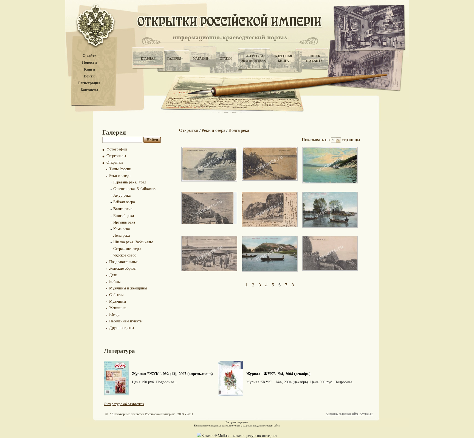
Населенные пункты (125, 320)
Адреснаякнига (283, 58)
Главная (148, 58)
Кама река (121, 228)
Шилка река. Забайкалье (133, 241)
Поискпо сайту (314, 58)
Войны (114, 281)
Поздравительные (123, 261)
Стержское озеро (127, 248)
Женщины (117, 307)
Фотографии (116, 149)
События (116, 294)
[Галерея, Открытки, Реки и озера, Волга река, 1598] (270, 179)
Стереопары (116, 155)
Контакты (89, 90)
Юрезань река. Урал (129, 182)
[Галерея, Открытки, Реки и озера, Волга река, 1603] (270, 225)
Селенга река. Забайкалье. (134, 188)
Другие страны (121, 327)
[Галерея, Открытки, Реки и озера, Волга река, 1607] (270, 270)
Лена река (121, 235)
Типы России (120, 168)
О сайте (89, 56)
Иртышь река (124, 222)
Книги (89, 69)
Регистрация (89, 83)
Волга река (122, 208)
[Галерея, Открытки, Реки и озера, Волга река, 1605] (209, 269)
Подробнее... (166, 381)
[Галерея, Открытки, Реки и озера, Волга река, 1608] (330, 269)
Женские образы (122, 268)
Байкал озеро (124, 201)
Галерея (174, 58)
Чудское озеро (124, 255)
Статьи (226, 58)
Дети (113, 274)
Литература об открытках (124, 403)
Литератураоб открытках (253, 58)
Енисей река (123, 215)
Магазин (200, 58)
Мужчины (117, 301)
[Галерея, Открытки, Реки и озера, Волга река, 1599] (330, 182)
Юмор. (114, 314)
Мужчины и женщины (128, 288)
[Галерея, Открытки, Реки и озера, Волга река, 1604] (330, 226)
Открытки (114, 162)
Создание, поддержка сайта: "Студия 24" (349, 413)
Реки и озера (119, 175)
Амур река (122, 195)
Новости (89, 62)
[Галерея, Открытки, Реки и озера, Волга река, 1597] (209, 180)
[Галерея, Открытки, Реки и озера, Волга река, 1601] (209, 222)
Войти (89, 76)
